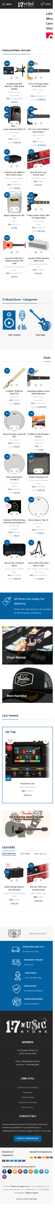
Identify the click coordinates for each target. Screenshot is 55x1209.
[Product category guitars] (40, 323)
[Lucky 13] (14, 933)
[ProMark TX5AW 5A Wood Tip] (14, 378)
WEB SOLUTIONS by (26, 1199)
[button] (11, 77)
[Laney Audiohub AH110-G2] (14, 116)
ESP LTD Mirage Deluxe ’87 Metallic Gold (38, 85)
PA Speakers (14, 132)
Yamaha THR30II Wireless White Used (38, 260)
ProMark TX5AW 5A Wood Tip (14, 392)
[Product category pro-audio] (14, 323)
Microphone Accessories (14, 178)
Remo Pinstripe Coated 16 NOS (14, 435)
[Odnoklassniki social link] (31, 1171)
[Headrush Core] (27, 759)
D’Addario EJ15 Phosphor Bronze (38, 435)
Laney (14, 136)
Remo (14, 486)
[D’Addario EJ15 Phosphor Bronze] (38, 421)
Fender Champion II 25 (38, 477)
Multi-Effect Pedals (27, 787)
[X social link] (9, 1171)
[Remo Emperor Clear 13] (38, 507)
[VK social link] (41, 1171)
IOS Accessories (14, 92)
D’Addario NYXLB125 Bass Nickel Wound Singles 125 (14, 521)
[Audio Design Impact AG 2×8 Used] (14, 873)
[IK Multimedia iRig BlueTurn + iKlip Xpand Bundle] (14, 71)
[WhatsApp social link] (36, 1171)
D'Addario (14, 181)
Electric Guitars (38, 89)
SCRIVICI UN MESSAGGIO (27, 1138)
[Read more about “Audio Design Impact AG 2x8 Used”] (11, 880)
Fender (38, 483)
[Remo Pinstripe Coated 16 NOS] (14, 421)
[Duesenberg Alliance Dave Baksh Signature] (38, 378)
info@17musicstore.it (30, 1061)
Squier (38, 224)
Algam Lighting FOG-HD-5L (14, 217)
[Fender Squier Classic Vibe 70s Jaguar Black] (38, 202)
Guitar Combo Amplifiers (38, 264)
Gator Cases (38, 572)
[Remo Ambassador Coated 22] (14, 464)
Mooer (14, 572)
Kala (14, 270)
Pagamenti (27, 1092)
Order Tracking (27, 1097)
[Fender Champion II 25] (38, 464)
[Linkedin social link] (25, 1171)
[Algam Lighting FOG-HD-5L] (14, 202)
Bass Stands (32, 569)
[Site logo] (26, 4)
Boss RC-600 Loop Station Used (38, 174)
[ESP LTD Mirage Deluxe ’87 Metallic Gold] (38, 71)
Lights (14, 221)
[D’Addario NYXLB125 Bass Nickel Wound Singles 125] (14, 507)
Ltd (38, 93)
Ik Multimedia (14, 95)
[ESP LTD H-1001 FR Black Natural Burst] (38, 116)
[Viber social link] (4, 1177)
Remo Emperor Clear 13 (38, 520)
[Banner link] (27, 645)
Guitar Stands (43, 569)
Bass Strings (14, 526)
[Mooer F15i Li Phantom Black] (14, 550)
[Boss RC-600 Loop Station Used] (38, 159)
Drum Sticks (14, 397)
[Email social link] (15, 1171)
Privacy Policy (27, 1107)
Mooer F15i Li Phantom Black (14, 564)
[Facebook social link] (4, 1171)
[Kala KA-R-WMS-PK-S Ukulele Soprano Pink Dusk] (14, 245)
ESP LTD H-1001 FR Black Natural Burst (38, 131)
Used (44, 178)
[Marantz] (38, 933)
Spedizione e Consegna (27, 1087)
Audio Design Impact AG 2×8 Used (14, 888)
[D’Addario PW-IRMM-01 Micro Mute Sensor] (14, 159)
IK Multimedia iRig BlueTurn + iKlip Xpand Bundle (14, 87)
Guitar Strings (38, 440)
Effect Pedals (36, 178)
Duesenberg (38, 400)
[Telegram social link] (46, 1171)
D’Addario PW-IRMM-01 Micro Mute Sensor (14, 174)
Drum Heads (14, 440)
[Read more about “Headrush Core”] (8, 778)
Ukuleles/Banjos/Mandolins (14, 266)
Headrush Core (28, 783)
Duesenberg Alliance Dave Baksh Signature (38, 392)
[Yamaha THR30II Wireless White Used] (38, 245)
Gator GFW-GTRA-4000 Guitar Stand (38, 564)
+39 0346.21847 (32, 1064)
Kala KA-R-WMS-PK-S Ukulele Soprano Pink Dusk (14, 261)
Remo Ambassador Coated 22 (14, 478)
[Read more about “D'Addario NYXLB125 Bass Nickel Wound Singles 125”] (11, 513)
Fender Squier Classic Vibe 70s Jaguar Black (38, 217)
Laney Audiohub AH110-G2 (14, 129)
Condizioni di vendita (27, 1102)
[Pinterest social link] (20, 1171)
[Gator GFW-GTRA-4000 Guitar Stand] (38, 550)
